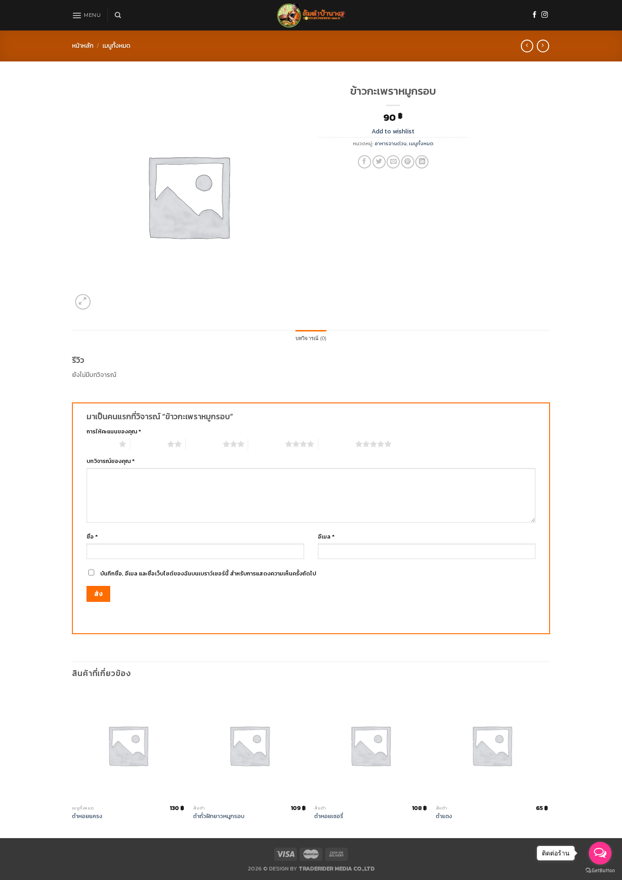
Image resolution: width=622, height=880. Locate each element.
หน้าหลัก (82, 46)
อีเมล (326, 536)
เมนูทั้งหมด (116, 46)
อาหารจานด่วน (391, 143)
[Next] (547, 763)
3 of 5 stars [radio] (204, 444)
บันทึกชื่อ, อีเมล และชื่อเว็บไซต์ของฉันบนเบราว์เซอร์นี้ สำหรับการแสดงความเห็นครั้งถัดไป (208, 573)
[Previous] (72, 763)
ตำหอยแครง (87, 816)
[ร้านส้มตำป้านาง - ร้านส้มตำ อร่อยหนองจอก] (311, 15)
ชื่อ (92, 536)
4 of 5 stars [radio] (266, 444)
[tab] (311, 338)
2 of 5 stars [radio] (148, 444)
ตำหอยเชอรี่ (328, 816)
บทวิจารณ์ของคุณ (111, 461)
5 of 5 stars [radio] (336, 444)
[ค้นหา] (118, 15)
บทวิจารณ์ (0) (311, 338)
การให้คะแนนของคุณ (114, 431)
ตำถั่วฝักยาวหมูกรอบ (219, 816)
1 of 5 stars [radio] (100, 444)
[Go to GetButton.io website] (600, 871)
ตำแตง (444, 816)
